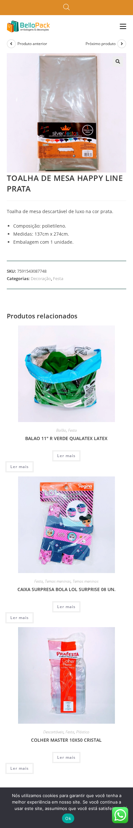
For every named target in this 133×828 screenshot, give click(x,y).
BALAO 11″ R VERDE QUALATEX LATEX (66, 438)
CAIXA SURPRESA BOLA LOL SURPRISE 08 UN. (66, 589)
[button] (118, 61)
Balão (61, 430)
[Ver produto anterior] (11, 43)
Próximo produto (101, 43)
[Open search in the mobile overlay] (66, 7)
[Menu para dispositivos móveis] (123, 26)
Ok (68, 818)
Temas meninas (58, 581)
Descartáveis (53, 732)
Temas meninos (85, 581)
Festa (58, 278)
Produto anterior (32, 43)
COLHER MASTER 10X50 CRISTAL (66, 740)
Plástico (82, 732)
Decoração (41, 278)
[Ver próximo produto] (121, 43)
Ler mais (66, 455)
